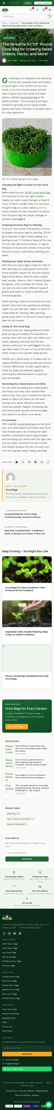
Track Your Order (9, 1009)
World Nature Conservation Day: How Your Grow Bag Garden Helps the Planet (31, 748)
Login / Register (44, 3)
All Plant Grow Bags (11, 998)
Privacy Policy (11, 1091)
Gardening (14, 23)
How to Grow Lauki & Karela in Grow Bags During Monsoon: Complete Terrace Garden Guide (30, 762)
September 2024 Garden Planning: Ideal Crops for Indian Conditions (26, 633)
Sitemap (35, 1095)
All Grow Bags (8, 965)
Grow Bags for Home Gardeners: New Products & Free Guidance (25, 589)
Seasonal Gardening (17, 824)
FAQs (4, 1022)
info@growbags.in (12, 1063)
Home (4, 23)
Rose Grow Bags (9, 994)
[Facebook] (4, 933)
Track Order (15, 3)
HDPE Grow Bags (10, 944)
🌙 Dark (28, 3)
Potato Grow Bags (10, 985)
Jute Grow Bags (9, 952)
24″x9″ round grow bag (24, 97)
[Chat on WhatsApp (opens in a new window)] (49, 1104)
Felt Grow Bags (9, 957)
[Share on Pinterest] (35, 462)
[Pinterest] (20, 933)
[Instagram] (9, 933)
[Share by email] (41, 462)
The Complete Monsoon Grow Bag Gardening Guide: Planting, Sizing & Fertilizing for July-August (32, 787)
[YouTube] (4, 3)
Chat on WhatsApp (15, 1069)
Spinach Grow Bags (11, 989)
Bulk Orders (7, 1031)
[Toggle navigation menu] (49, 10)
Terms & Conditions (26, 1091)
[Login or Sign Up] (37, 10)
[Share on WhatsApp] (16, 462)
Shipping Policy (8, 1018)
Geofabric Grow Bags (11, 961)
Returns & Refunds (10, 1014)
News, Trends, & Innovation (20, 819)
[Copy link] (48, 462)
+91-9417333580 (12, 1060)
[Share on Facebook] (22, 462)
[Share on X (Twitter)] (29, 462)
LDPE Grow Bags (10, 948)
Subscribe (27, 859)
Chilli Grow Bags (9, 981)
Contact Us (7, 1027)
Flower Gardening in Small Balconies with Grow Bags (26, 677)
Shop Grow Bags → (17, 726)
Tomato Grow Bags (11, 977)
